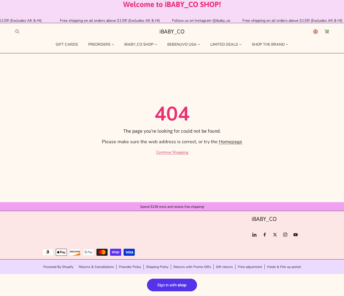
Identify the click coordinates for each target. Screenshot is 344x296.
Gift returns (224, 266)
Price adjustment (250, 266)
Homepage (230, 142)
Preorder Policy (130, 266)
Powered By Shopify (58, 267)
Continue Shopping (172, 152)
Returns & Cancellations (96, 266)
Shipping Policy (157, 266)
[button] (17, 31)
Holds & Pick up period (284, 266)
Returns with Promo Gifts (192, 266)
